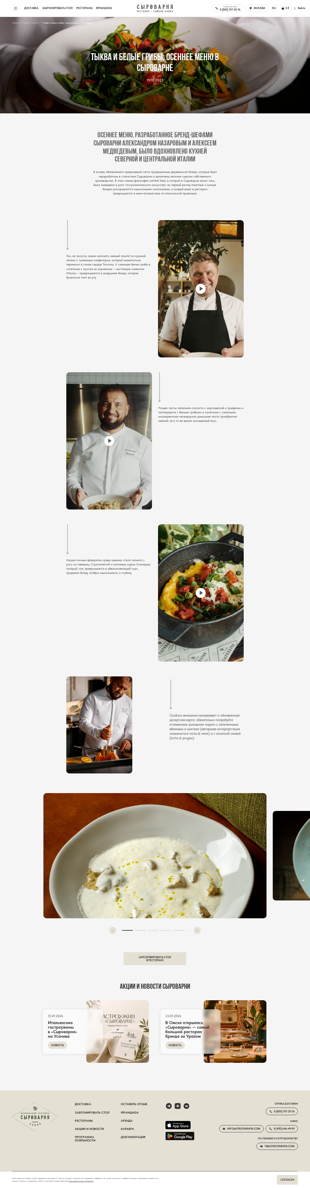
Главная (15, 23)
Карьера (127, 1129)
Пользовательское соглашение (81, 1181)
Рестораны (84, 8)
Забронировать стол (57, 8)
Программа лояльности (85, 1138)
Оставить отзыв (134, 1104)
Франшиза (104, 8)
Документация (133, 1137)
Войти (301, 8)
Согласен (287, 1179)
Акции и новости (31, 23)
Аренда (127, 1120)
